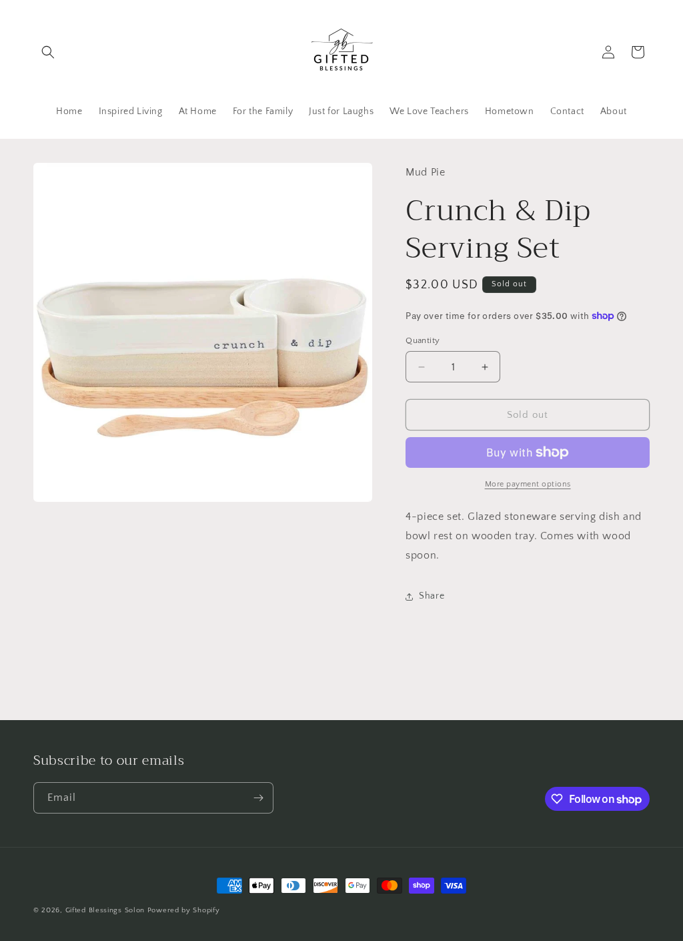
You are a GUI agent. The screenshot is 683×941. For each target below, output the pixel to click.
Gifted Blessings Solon (105, 910)
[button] (48, 52)
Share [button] (431, 596)
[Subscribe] (258, 798)
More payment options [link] (528, 484)
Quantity (423, 340)
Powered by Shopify (183, 910)
